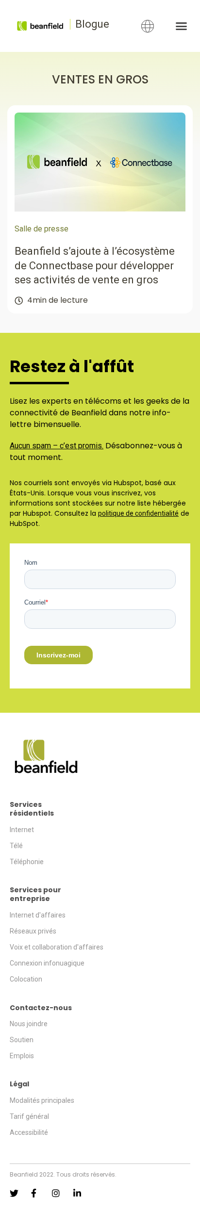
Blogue (92, 24)
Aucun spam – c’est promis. (56, 445)
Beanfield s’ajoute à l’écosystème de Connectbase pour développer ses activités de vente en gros (95, 265)
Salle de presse (41, 228)
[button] (181, 26)
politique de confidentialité (138, 513)
